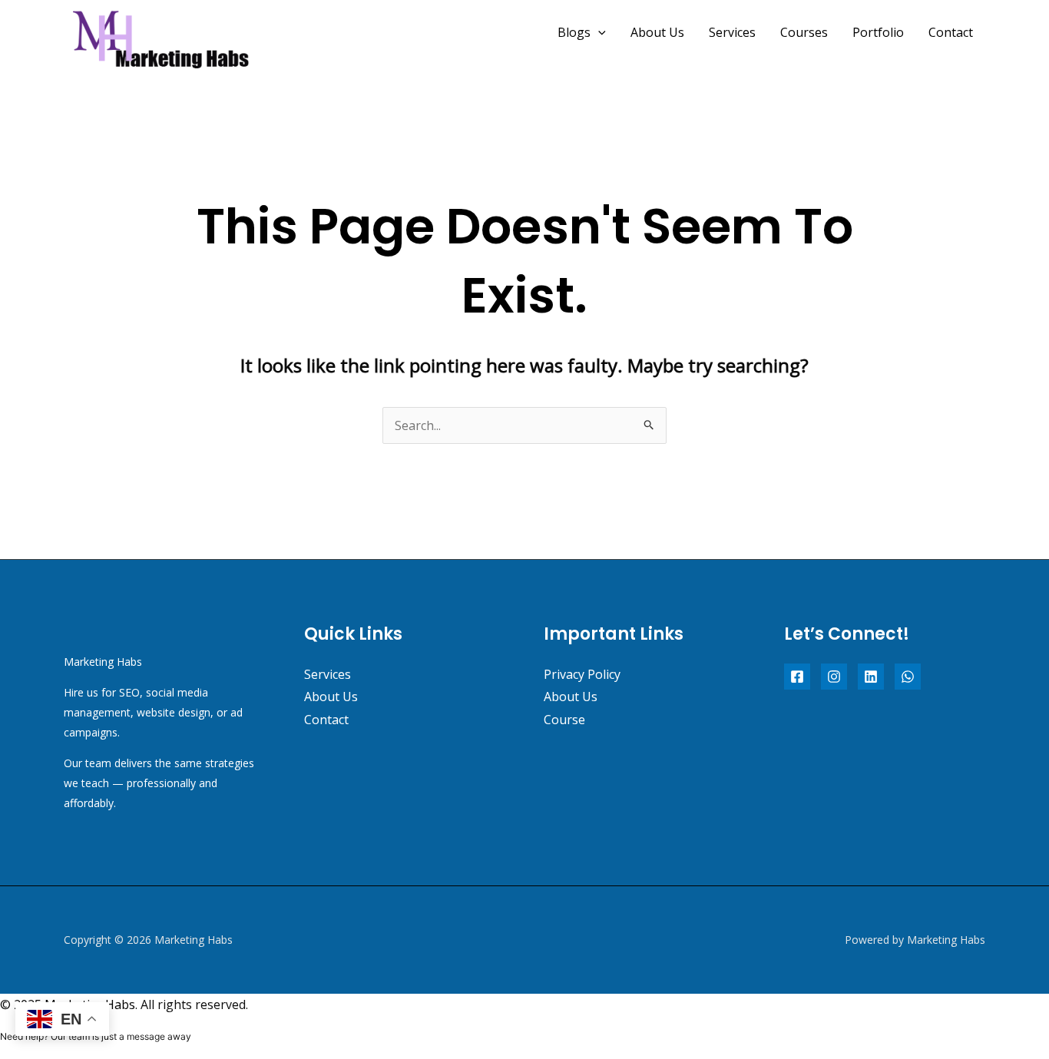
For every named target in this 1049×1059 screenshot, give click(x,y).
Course (564, 719)
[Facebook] (797, 677)
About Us (657, 32)
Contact (950, 32)
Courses (804, 32)
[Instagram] (834, 677)
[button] (598, 32)
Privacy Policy (582, 674)
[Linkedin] (871, 677)
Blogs (574, 32)
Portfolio (878, 32)
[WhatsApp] (908, 677)
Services (732, 32)
